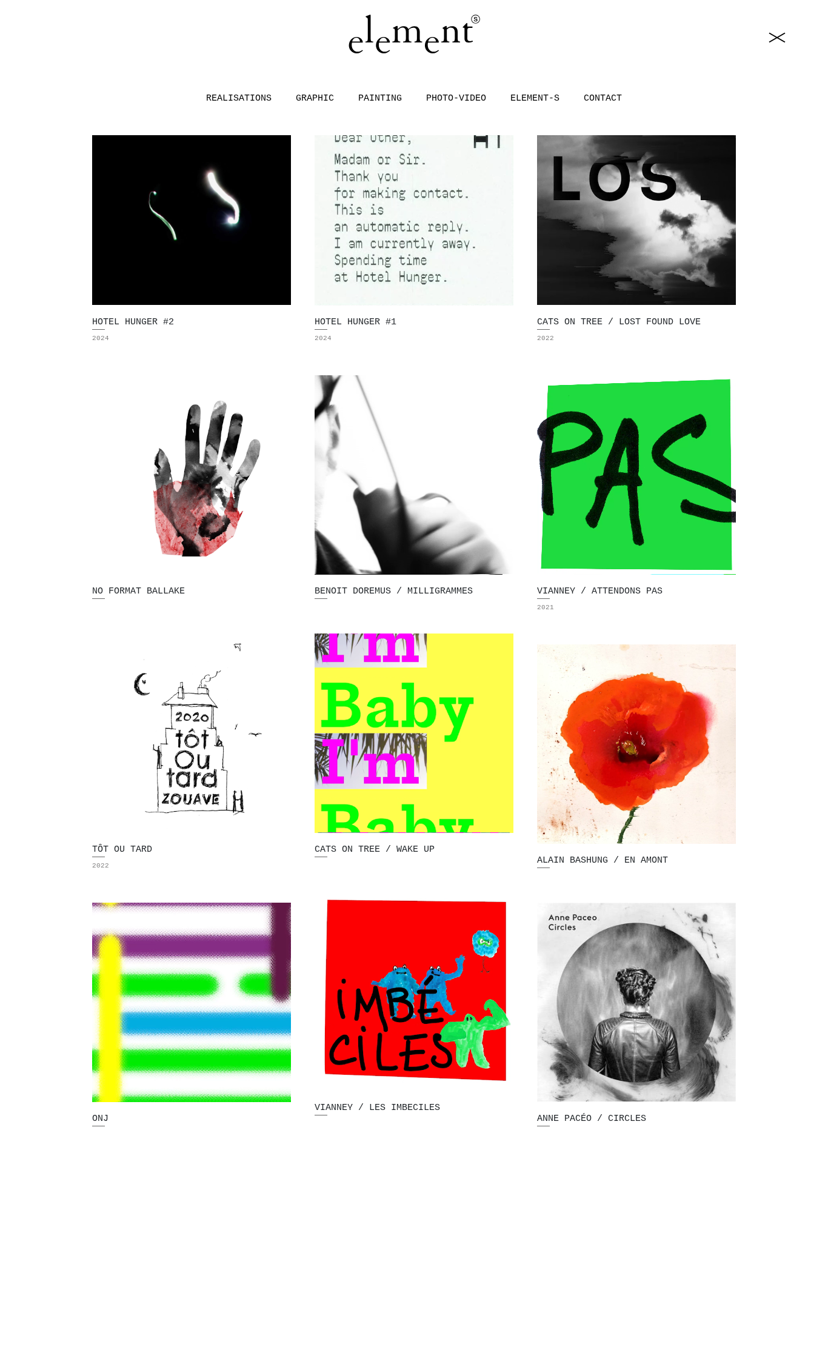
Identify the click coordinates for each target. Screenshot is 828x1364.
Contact (603, 99)
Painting (380, 99)
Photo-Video (456, 99)
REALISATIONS (239, 99)
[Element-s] (414, 35)
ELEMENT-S (534, 99)
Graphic (315, 99)
